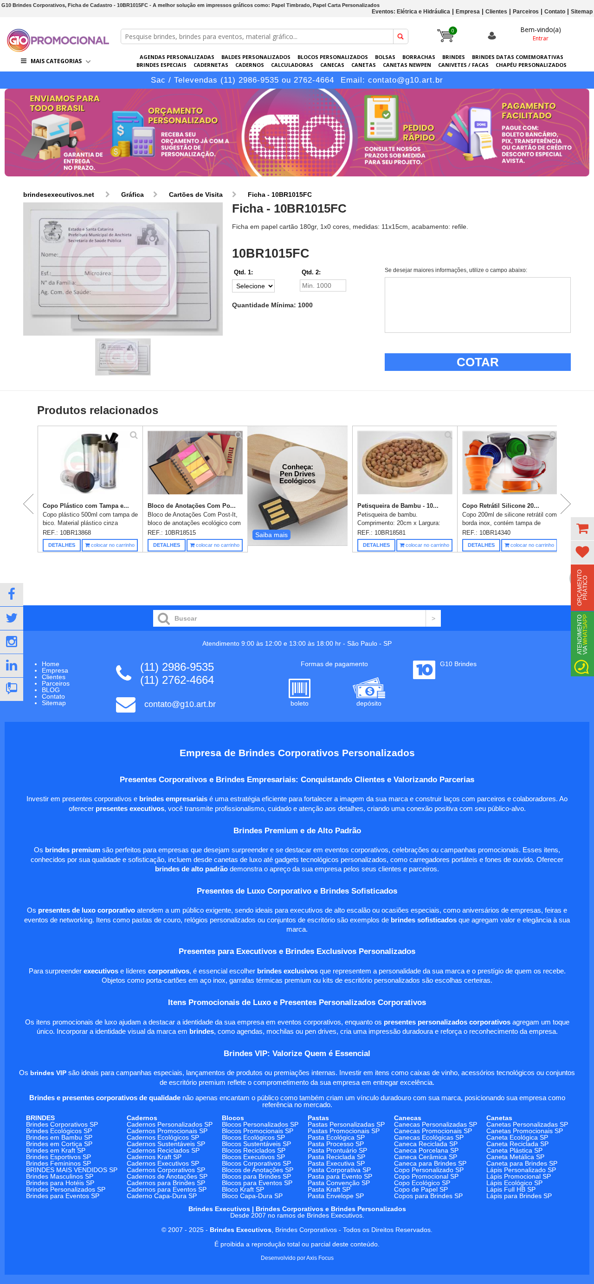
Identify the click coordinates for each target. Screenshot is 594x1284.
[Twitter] (11, 618)
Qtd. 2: (311, 272)
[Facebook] (11, 594)
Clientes (496, 11)
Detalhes (61, 545)
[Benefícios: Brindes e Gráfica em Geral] (297, 178)
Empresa (468, 11)
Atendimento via (582, 634)
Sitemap (582, 11)
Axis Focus (320, 1258)
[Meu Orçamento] (582, 528)
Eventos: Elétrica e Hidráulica (411, 11)
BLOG (51, 690)
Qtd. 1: (243, 272)
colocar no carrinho (112, 545)
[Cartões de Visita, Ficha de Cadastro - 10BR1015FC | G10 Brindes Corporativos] (58, 49)
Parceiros (526, 11)
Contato (554, 11)
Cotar (478, 362)
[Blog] (11, 689)
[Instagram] (11, 642)
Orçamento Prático (582, 588)
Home (50, 664)
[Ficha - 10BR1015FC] (123, 269)
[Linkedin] (11, 665)
